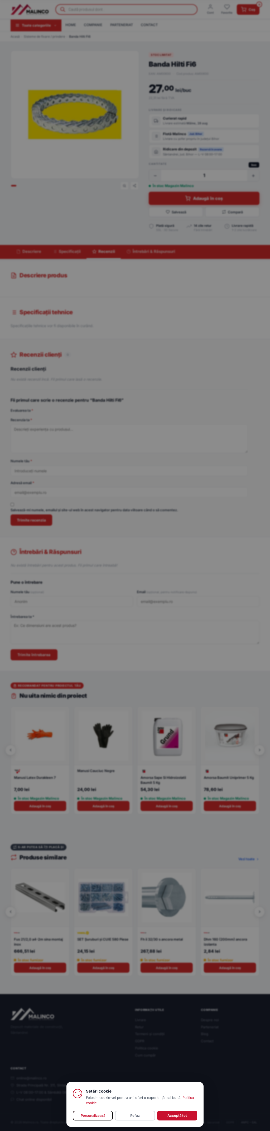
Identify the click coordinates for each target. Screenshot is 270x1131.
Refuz (135, 1115)
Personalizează (93, 1115)
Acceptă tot (177, 1115)
